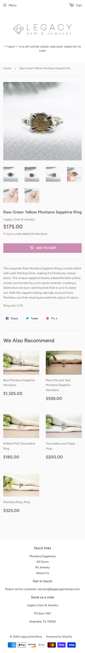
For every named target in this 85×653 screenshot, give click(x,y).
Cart (78, 5)
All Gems (42, 562)
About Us (42, 573)
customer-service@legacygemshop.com (51, 589)
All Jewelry (42, 567)
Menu (13, 5)
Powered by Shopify (59, 636)
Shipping (9, 234)
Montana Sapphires (42, 556)
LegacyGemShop (31, 636)
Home (7, 68)
